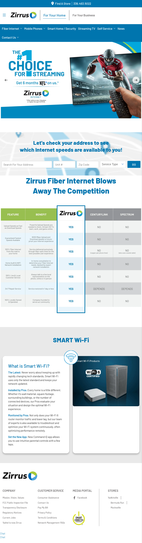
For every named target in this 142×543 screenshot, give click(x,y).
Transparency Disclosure (15, 507)
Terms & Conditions (47, 517)
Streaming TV (86, 28)
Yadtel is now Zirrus (12, 522)
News (121, 28)
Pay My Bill (43, 507)
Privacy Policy (44, 512)
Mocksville (116, 507)
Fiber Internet (10, 28)
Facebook (82, 497)
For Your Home (54, 15)
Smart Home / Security (61, 28)
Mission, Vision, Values (13, 497)
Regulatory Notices (12, 512)
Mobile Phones (33, 28)
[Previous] (6, 80)
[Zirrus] (24, 15)
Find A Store (62, 3)
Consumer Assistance (48, 497)
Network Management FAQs (51, 522)
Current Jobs (9, 517)
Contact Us (9, 37)
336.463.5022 (82, 3)
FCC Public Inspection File (15, 502)
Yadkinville (113, 497)
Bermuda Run (117, 502)
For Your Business (84, 15)
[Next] (135, 80)
